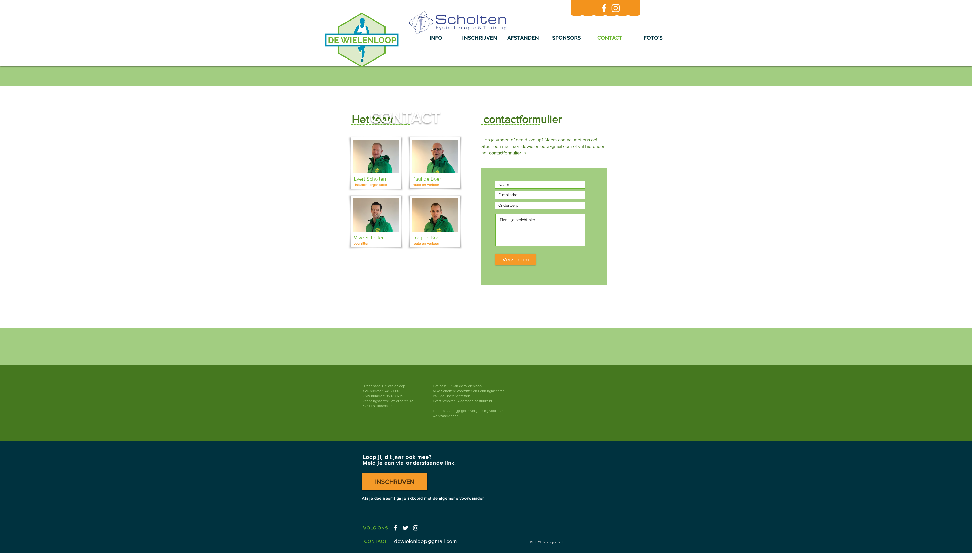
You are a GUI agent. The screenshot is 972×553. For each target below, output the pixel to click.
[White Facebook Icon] (604, 8)
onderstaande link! (430, 463)
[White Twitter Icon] (405, 527)
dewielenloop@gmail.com (546, 146)
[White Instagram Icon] (615, 8)
